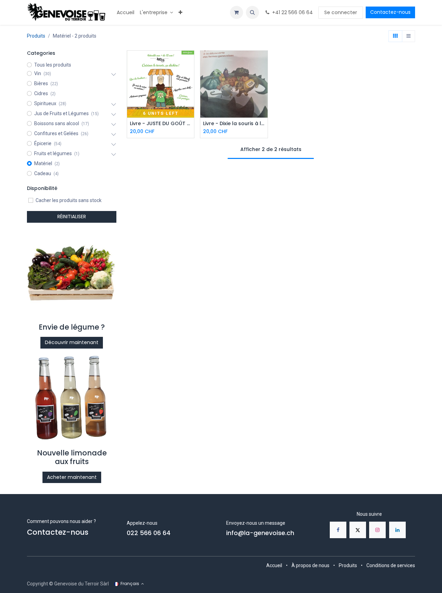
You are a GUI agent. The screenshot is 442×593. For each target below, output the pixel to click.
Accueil (274, 565)
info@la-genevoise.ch (260, 533)
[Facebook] (338, 530)
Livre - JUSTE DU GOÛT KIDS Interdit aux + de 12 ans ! (161, 124)
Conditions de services (390, 565)
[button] (252, 12)
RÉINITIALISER (71, 216)
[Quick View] (190, 62)
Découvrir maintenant (71, 342)
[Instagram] (377, 530)
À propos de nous (310, 565)
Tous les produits (52, 65)
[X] (357, 530)
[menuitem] (125, 12)
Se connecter (340, 12)
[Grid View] (395, 36)
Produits (36, 36)
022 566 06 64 (149, 533)
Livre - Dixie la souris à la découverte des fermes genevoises (234, 124)
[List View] (408, 36)
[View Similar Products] (190, 93)
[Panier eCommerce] (236, 12)
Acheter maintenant (72, 477)
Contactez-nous (390, 12)
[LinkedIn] (397, 530)
